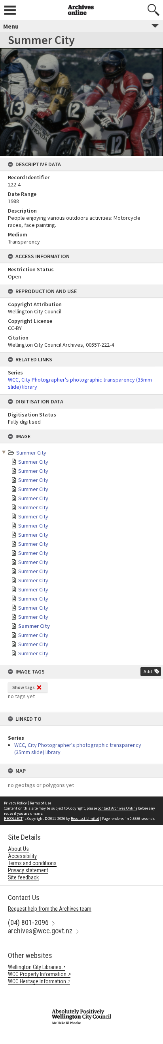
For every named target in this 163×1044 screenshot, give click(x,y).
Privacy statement (28, 870)
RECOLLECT (13, 818)
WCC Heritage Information (37, 981)
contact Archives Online (117, 808)
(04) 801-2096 (28, 922)
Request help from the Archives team (49, 909)
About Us (18, 849)
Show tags (23, 687)
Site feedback (23, 877)
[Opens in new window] (81, 994)
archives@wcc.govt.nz (40, 931)
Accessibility (22, 856)
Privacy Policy (15, 803)
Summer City (31, 452)
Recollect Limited (85, 818)
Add (148, 671)
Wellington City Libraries (34, 967)
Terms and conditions (32, 863)
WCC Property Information (37, 974)
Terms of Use (40, 803)
